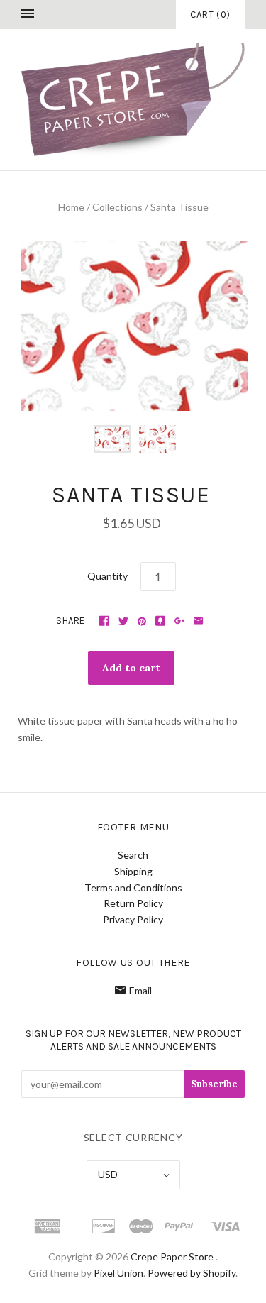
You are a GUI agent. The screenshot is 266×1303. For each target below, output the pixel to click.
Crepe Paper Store (172, 1256)
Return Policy (133, 903)
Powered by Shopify (191, 1273)
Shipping (133, 871)
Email (140, 990)
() (210, 14)
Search (133, 855)
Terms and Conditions (133, 887)
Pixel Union (118, 1273)
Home (71, 207)
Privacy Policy (133, 919)
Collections (117, 207)
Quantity (107, 576)
